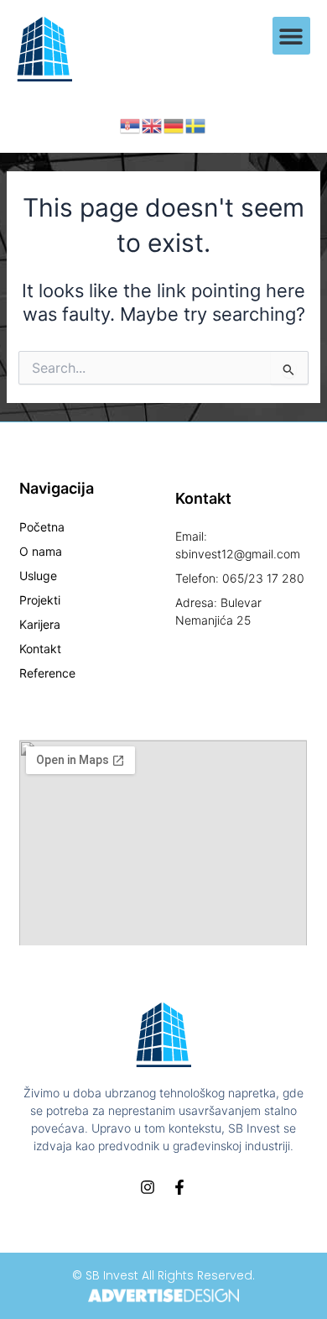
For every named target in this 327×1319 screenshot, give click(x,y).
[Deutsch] (174, 125)
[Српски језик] (131, 125)
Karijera (39, 624)
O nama (40, 551)
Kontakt (40, 648)
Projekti (39, 600)
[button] (291, 36)
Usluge (38, 575)
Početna (42, 527)
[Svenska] (196, 125)
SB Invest (112, 1275)
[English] (153, 125)
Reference (47, 673)
